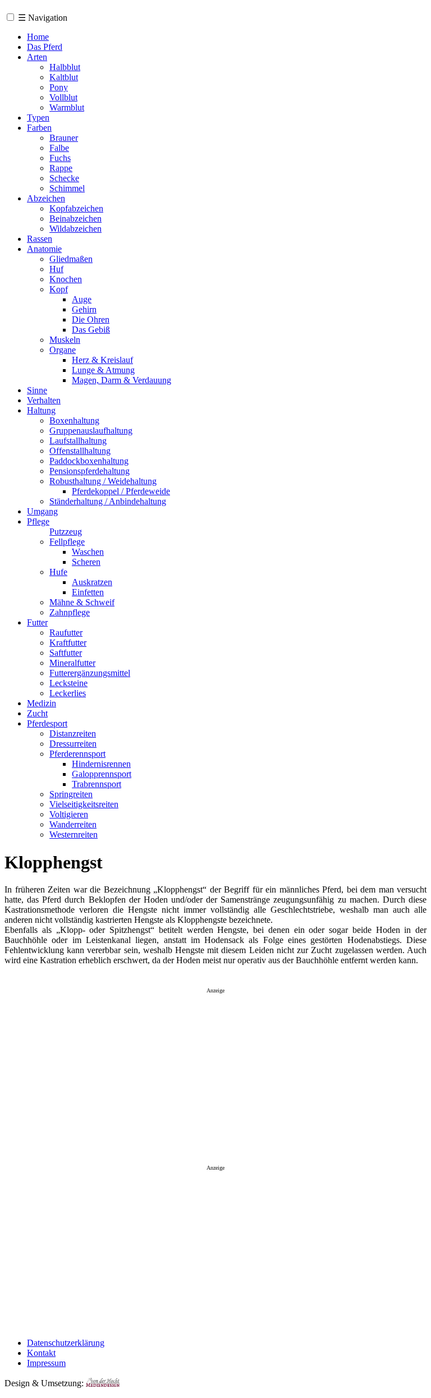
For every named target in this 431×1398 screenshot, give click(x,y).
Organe (62, 350)
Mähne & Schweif (81, 602)
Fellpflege (67, 541)
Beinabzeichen (75, 218)
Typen (38, 117)
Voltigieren (68, 814)
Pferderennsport (77, 753)
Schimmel (67, 188)
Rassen (39, 238)
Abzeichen (46, 198)
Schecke (64, 178)
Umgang (42, 511)
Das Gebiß (91, 329)
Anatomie (44, 249)
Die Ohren (90, 319)
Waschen (88, 552)
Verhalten (44, 400)
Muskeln (64, 339)
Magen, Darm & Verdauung (121, 380)
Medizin (41, 703)
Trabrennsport (96, 784)
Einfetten (88, 592)
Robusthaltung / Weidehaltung (103, 481)
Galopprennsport (101, 774)
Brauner (63, 137)
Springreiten (71, 794)
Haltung (41, 410)
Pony (58, 87)
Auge (81, 299)
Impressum (46, 1363)
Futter (37, 622)
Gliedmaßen (71, 259)
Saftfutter (65, 652)
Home (38, 37)
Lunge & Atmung (103, 370)
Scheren (86, 562)
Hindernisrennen (101, 764)
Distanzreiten (72, 733)
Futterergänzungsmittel (89, 673)
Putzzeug (65, 531)
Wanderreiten (73, 824)
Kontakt (41, 1353)
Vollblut (63, 97)
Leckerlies (67, 693)
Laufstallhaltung (78, 440)
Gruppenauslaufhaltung (90, 430)
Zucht (37, 713)
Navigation (42, 17)
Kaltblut (63, 77)
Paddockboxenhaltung (89, 461)
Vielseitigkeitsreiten (83, 804)
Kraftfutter (67, 642)
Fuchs (60, 158)
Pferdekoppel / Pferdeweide (121, 491)
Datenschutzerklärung (65, 1343)
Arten (37, 57)
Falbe (59, 148)
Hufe (58, 572)
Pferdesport (47, 723)
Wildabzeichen (75, 228)
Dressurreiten (73, 743)
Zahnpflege (69, 612)
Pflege (38, 521)
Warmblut (66, 107)
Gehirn (84, 309)
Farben (39, 127)
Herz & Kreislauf (102, 360)
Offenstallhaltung (80, 451)
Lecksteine (68, 683)
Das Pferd (44, 47)
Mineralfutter (72, 663)
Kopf (58, 289)
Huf (56, 269)
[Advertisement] (215, 1073)
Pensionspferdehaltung (89, 471)
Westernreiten (73, 834)
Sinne (37, 390)
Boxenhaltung (74, 420)
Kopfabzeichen (76, 208)
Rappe (60, 168)
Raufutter (65, 632)
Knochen (65, 279)
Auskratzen (92, 582)
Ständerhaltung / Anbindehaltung (107, 501)
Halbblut (64, 67)
